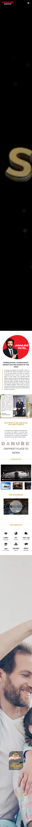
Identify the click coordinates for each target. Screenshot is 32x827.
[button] (5, 506)
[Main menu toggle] (28, 3)
